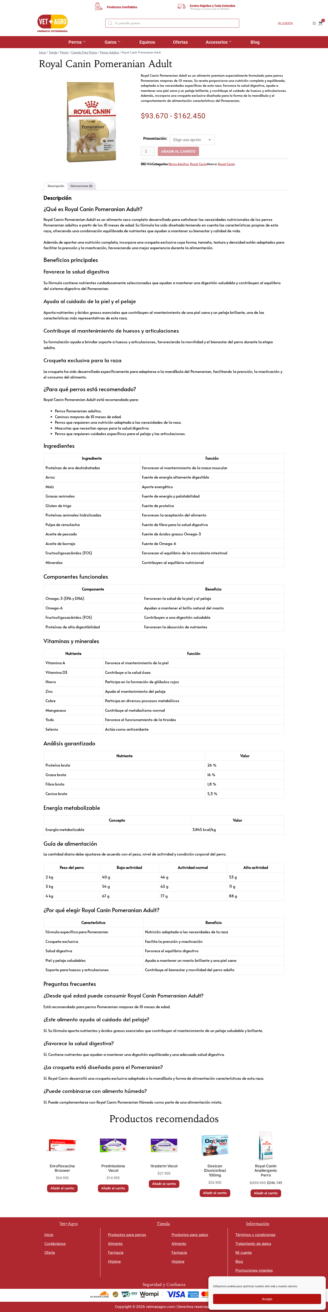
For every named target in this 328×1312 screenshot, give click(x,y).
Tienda (53, 52)
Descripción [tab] (56, 186)
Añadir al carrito (178, 151)
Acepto (267, 1299)
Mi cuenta (285, 23)
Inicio (42, 52)
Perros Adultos (109, 52)
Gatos (110, 42)
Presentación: (155, 138)
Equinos (147, 42)
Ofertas (180, 42)
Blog (255, 42)
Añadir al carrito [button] (62, 1188)
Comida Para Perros (84, 52)
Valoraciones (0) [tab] (81, 186)
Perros (75, 42)
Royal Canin (198, 164)
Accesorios (217, 42)
